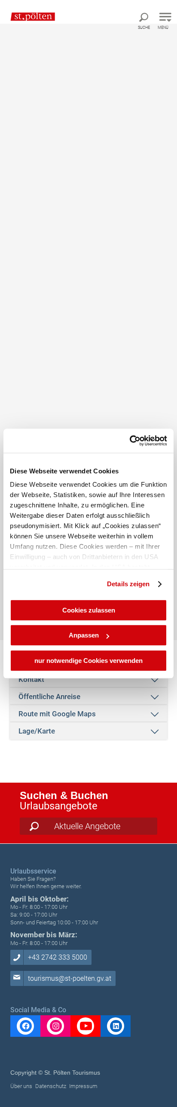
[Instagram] (55, 1026)
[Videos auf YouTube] (85, 1026)
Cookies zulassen (88, 610)
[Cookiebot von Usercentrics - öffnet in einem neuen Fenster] (129, 440)
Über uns (21, 1086)
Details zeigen (128, 584)
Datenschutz (50, 1086)
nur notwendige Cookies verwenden (88, 660)
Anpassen (84, 635)
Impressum (83, 1086)
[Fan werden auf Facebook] (25, 1026)
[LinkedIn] (115, 1026)
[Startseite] (28, 16)
